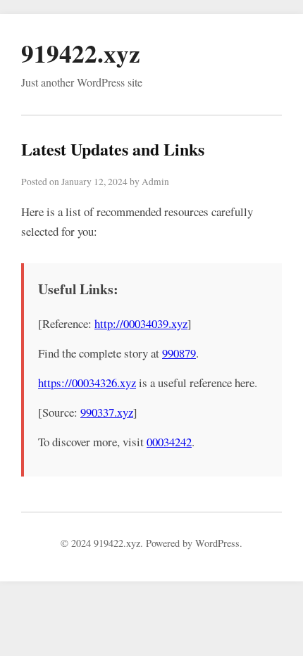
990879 (179, 353)
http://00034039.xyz (140, 323)
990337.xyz (106, 412)
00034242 (169, 442)
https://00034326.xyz (87, 382)
